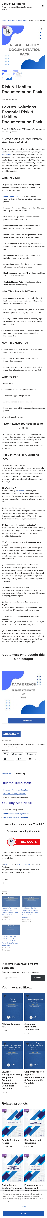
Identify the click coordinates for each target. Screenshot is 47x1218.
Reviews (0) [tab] (20, 774)
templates (11, 20)
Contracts (27, 744)
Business (20, 744)
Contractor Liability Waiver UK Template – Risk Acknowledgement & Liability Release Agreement (31, 912)
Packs (14, 747)
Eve (5, 864)
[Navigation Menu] (42, 6)
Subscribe (38, 978)
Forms (32, 744)
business (20, 491)
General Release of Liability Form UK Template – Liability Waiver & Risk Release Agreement (10, 940)
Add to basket (26, 721)
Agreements (22, 20)
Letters (37, 744)
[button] (41, 29)
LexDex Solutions (23, 864)
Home (4, 20)
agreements (6, 155)
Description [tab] (6, 774)
